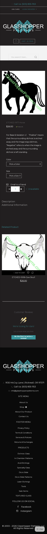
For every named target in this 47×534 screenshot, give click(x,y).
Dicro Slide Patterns (23, 477)
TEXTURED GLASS (23, 496)
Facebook (26, 507)
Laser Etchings (23, 482)
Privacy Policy (23, 428)
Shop (22, 407)
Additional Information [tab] (14, 205)
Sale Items (23, 491)
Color (8, 159)
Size (8, 171)
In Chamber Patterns (23, 458)
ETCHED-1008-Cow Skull (23, 277)
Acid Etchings (23, 463)
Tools (23, 486)
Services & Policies (23, 437)
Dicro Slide (23, 472)
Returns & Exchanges (23, 442)
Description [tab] (8, 201)
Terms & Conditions (23, 433)
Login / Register (28, 9)
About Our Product (23, 412)
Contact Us (23, 416)
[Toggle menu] (26, 407)
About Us (23, 402)
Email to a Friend (18, 184)
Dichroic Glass (24, 454)
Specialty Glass (23, 468)
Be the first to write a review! (23, 337)
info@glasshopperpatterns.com (25, 391)
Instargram (26, 511)
